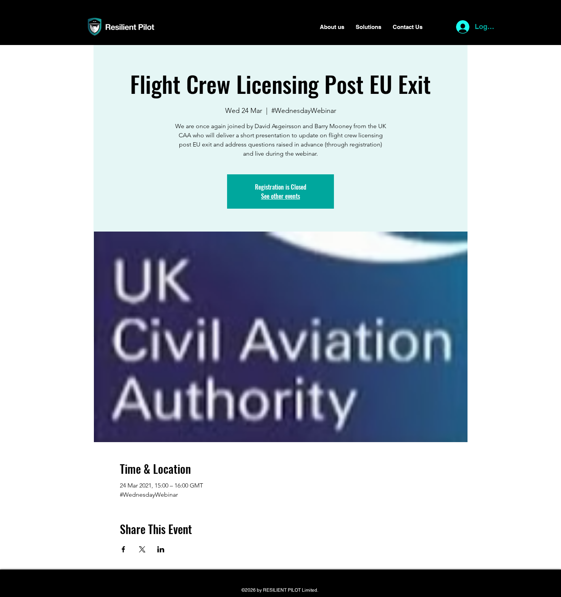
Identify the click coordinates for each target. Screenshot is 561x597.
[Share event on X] (142, 549)
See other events (280, 196)
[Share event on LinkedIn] (160, 549)
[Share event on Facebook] (123, 549)
